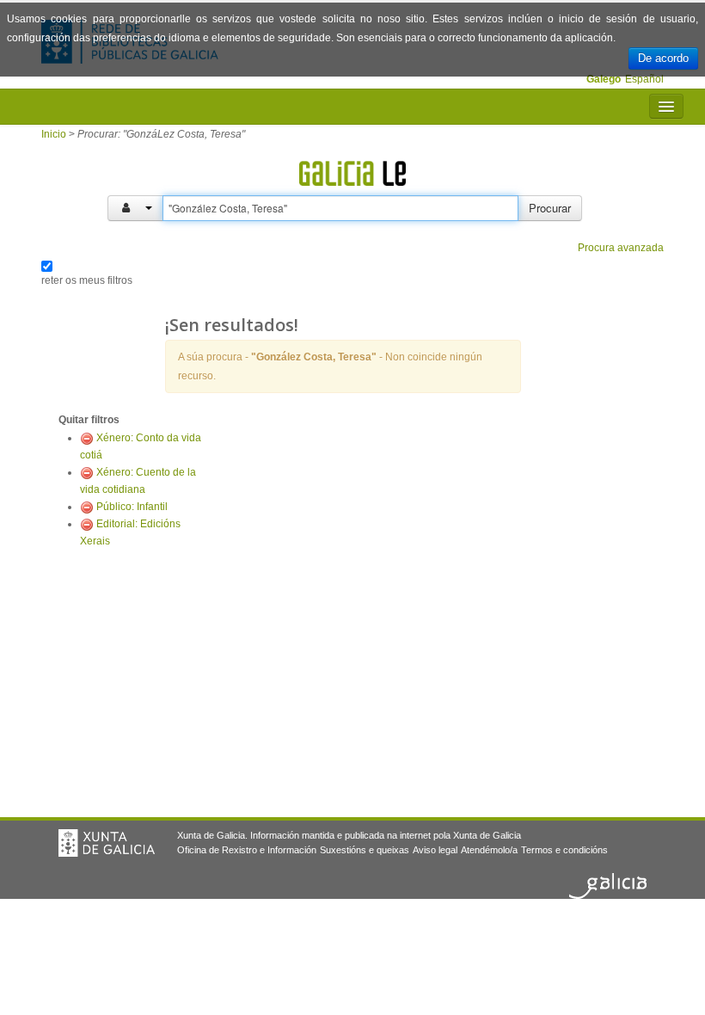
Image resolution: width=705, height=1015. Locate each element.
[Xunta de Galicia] (106, 843)
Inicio (53, 134)
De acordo (663, 58)
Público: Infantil (132, 507)
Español (644, 79)
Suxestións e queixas (364, 850)
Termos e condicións (564, 850)
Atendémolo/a (489, 850)
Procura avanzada (621, 248)
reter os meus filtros (86, 280)
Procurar (550, 208)
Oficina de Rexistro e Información (246, 850)
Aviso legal (435, 850)
